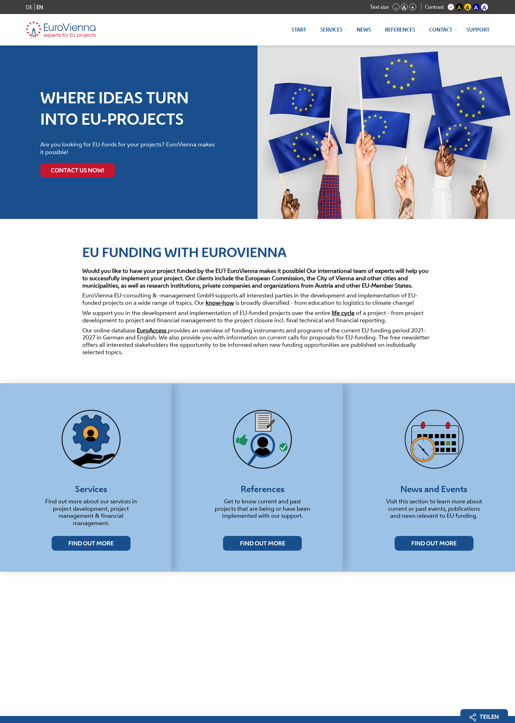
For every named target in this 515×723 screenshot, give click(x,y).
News (364, 29)
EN (39, 7)
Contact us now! (77, 170)
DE (29, 7)
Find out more (91, 543)
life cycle (343, 313)
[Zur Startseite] (61, 29)
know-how (220, 303)
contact (440, 29)
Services (331, 29)
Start (298, 29)
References (400, 29)
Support (477, 29)
